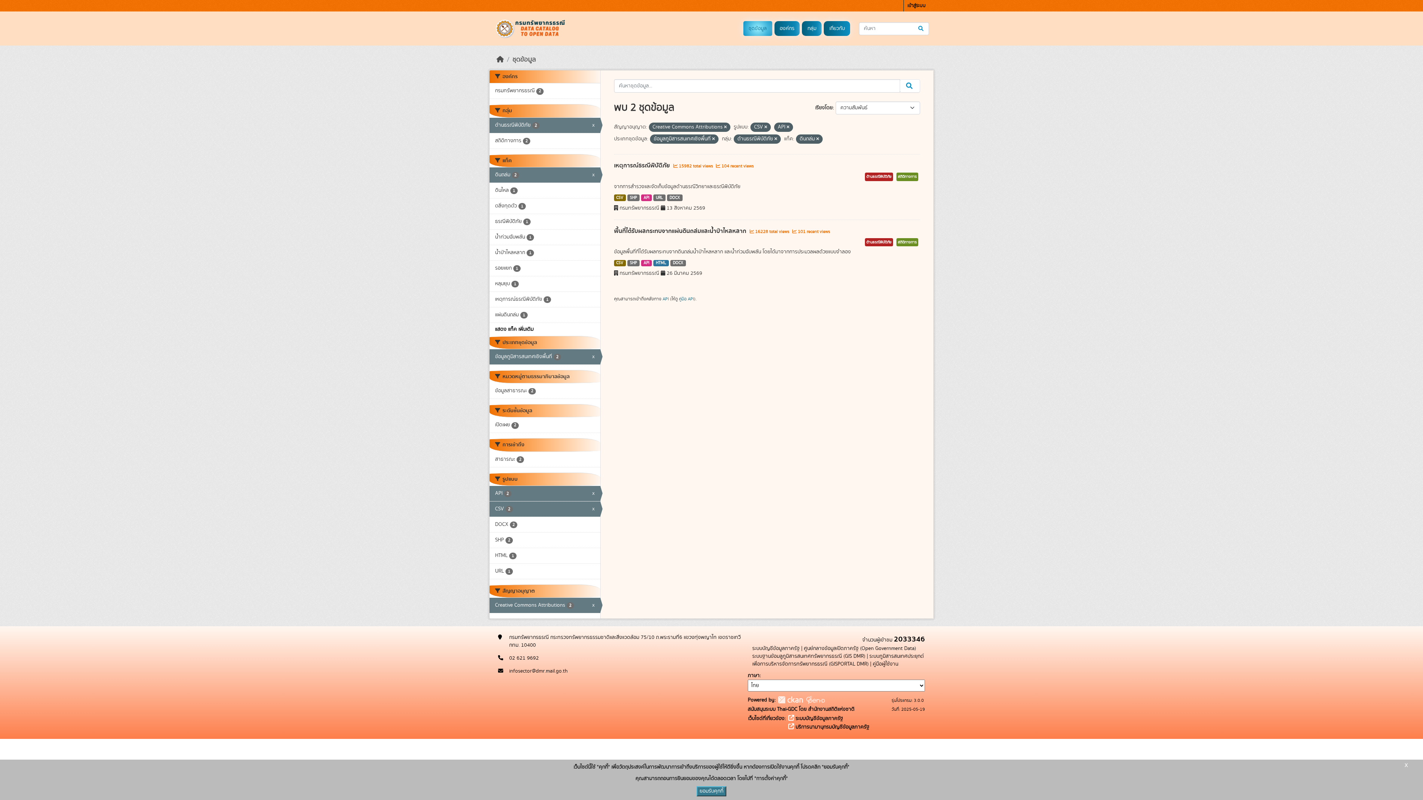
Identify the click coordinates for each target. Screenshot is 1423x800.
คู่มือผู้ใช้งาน (885, 664)
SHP (633, 198)
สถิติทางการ (907, 176)
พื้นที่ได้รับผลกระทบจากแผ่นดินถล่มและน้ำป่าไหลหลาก (681, 231)
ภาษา (754, 675)
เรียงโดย (824, 107)
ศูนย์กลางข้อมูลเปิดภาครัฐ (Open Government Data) (860, 648)
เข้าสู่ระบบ (917, 5)
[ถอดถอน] (725, 127)
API (647, 198)
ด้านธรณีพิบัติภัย (879, 176)
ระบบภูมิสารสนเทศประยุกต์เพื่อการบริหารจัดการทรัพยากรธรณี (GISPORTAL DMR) (838, 660)
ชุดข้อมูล (758, 28)
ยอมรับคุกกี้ (711, 791)
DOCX (675, 198)
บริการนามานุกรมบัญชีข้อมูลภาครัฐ (831, 727)
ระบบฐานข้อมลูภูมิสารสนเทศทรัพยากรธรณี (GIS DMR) (808, 656)
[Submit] (921, 28)
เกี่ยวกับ (837, 28)
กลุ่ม (811, 28)
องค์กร (787, 28)
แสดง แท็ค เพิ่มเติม (514, 329)
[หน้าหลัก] (500, 59)
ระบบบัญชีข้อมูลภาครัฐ (776, 648)
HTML (661, 263)
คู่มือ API (686, 299)
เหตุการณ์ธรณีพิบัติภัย (642, 165)
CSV (619, 198)
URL (659, 198)
